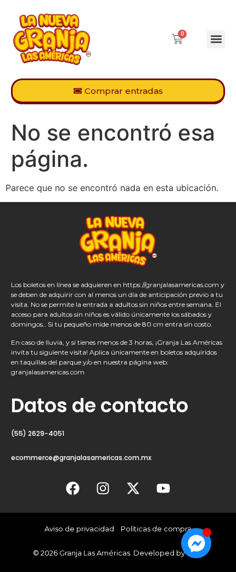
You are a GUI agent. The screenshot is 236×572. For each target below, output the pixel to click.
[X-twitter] (133, 488)
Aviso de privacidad (79, 528)
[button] (216, 39)
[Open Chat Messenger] (196, 543)
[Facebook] (73, 488)
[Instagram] (103, 488)
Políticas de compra (156, 528)
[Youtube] (163, 488)
